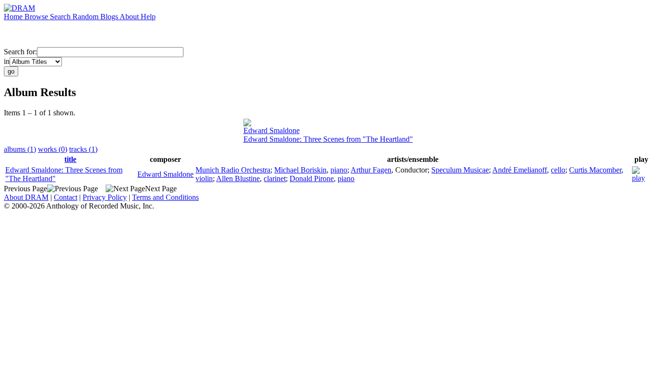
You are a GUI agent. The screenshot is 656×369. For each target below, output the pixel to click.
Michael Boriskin (300, 170)
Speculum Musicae (460, 170)
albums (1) (20, 149)
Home (14, 16)
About (130, 16)
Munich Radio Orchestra (232, 170)
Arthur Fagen (371, 170)
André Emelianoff (519, 170)
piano (338, 170)
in (7, 61)
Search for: (20, 52)
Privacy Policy (105, 197)
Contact (65, 197)
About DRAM (26, 197)
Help (148, 16)
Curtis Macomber (595, 170)
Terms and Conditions (165, 197)
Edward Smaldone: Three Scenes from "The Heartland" (328, 139)
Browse (37, 16)
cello (558, 170)
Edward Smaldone (271, 130)
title (70, 159)
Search (61, 16)
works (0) (52, 149)
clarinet (275, 178)
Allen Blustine (238, 178)
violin (204, 178)
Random (86, 16)
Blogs (110, 16)
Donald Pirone (312, 178)
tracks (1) (83, 149)
